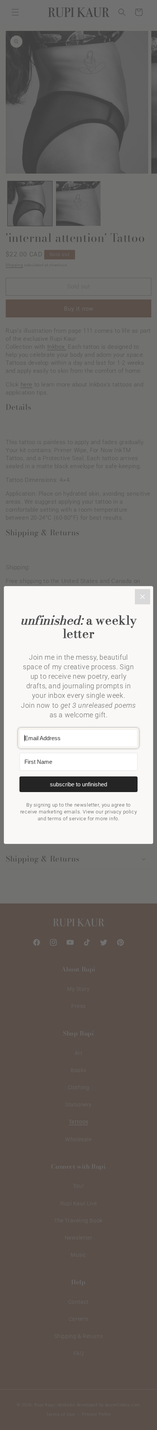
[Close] (142, 596)
